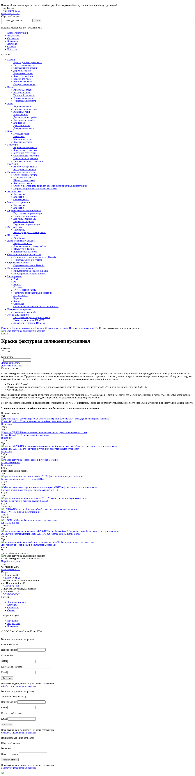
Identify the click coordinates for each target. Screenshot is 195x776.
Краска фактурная (10, 462)
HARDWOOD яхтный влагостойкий (20, 512)
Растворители (14, 276)
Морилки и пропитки (18, 202)
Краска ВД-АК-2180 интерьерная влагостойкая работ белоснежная (36, 421)
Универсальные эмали (25, 100)
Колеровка (12, 41)
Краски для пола (22, 79)
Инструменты (14, 227)
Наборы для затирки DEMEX (28, 320)
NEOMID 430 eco (10, 523)
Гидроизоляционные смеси (21, 172)
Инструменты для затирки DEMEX (31, 317)
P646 (15, 279)
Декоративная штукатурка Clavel (30, 246)
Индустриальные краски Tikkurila (30, 271)
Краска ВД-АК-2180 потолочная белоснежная (25, 435)
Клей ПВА (19, 136)
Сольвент (18, 287)
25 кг (7, 351)
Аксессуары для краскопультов (29, 232)
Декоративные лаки (23, 128)
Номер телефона (9, 754)
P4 (14, 282)
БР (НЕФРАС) (20, 295)
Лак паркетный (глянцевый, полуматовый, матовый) (28, 544)
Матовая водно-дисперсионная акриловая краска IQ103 (30, 490)
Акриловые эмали (22, 90)
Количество (7, 655)
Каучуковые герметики (25, 150)
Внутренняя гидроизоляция (27, 213)
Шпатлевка (13, 235)
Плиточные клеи (22, 177)
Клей (10, 131)
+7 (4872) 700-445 (10, 13)
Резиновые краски (22, 81)
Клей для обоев (21, 133)
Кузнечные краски (23, 73)
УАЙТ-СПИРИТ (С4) (24, 290)
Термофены (19, 229)
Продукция (13, 620)
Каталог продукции (17, 33)
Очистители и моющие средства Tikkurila (34, 257)
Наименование (9, 649)
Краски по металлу (23, 76)
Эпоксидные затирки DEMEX (29, 323)
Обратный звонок (10, 16)
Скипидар (18, 303)
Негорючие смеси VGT (25, 312)
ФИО (4, 661)
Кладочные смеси (22, 183)
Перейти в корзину (11, 561)
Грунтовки (12, 164)
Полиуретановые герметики (28, 161)
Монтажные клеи (22, 139)
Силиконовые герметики (26, 155)
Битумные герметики (24, 153)
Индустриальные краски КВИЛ (29, 273)
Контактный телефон (12, 666)
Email (4, 672)
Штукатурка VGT (22, 243)
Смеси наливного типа (25, 175)
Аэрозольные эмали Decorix (28, 98)
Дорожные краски (22, 70)
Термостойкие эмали (24, 95)
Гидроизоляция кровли (25, 216)
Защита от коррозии (23, 221)
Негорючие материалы (19, 309)
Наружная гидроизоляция (26, 224)
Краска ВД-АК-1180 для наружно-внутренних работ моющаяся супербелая (40, 448)
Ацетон (17, 284)
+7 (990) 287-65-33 (10, 594)
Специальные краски (24, 84)
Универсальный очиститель (27, 260)
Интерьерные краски (24, 65)
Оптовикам (13, 38)
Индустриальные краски (20, 268)
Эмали (10, 87)
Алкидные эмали (22, 92)
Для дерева (19, 194)
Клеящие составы (22, 142)
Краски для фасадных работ (27, 62)
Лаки (10, 103)
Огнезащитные (21, 199)
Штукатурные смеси (24, 180)
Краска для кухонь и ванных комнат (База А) (24, 501)
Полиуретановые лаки (25, 109)
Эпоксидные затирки (18, 314)
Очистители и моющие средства (24, 254)
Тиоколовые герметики (25, 158)
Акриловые (19, 238)
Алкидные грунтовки (24, 169)
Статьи (11, 610)
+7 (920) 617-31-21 (10, 577)
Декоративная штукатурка (21, 240)
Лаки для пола (20, 114)
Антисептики (14, 191)
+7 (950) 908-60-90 (10, 10)
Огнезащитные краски (25, 68)
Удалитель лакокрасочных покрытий (32, 292)
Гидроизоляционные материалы (24, 210)
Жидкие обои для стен (25, 251)
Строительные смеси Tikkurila (28, 265)
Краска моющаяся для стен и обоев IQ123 (22, 479)
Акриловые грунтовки (25, 166)
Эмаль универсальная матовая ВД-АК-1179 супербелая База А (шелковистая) (41, 534)
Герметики (12, 144)
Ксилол (17, 301)
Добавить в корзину (11, 365)
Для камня (18, 196)
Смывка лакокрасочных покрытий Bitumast (35, 306)
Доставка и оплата (10, 363)
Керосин (17, 298)
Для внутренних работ (25, 117)
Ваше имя (6, 748)
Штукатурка (13, 35)
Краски (11, 59)
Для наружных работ (24, 120)
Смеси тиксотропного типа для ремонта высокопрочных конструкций (50, 186)
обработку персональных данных (18, 686)
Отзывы (11, 46)
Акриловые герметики (25, 147)
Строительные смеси (18, 262)
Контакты (12, 49)
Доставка (12, 44)
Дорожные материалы (24, 218)
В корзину (6, 424)
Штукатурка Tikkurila (24, 249)
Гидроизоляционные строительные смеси (35, 188)
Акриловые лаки (22, 106)
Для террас (19, 122)
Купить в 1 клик (9, 368)
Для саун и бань (21, 125)
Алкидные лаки (21, 111)
